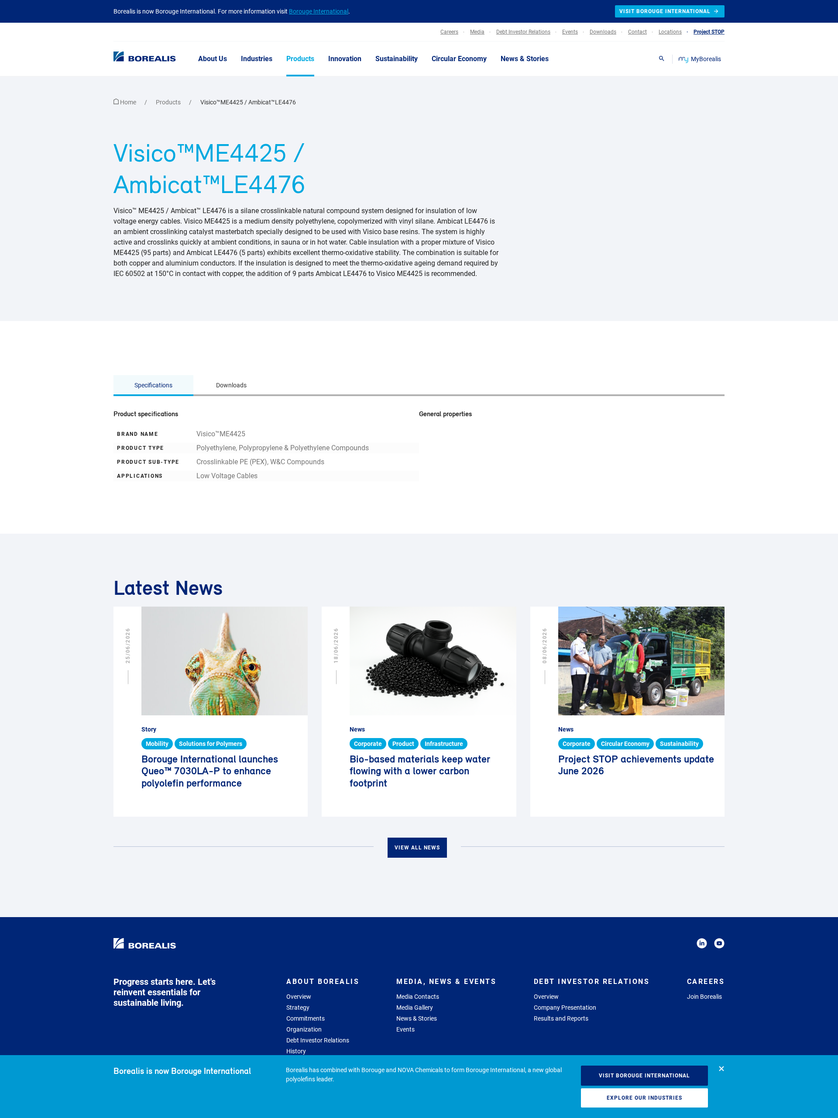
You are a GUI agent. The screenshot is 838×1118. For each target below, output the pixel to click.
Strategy (297, 1007)
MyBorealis (706, 58)
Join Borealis (704, 996)
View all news (417, 848)
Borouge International (318, 11)
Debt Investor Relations (317, 1040)
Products (169, 102)
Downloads (231, 385)
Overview (298, 996)
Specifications (153, 385)
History (296, 1051)
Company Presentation (565, 1007)
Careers (706, 981)
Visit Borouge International (644, 1076)
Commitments (305, 1018)
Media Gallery (414, 1007)
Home (128, 102)
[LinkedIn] (702, 945)
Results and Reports (561, 1018)
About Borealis (322, 981)
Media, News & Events (446, 981)
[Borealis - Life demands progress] (133, 58)
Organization (304, 1029)
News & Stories (416, 1018)
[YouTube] (719, 945)
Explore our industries (644, 1098)
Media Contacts (417, 996)
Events (405, 1029)
